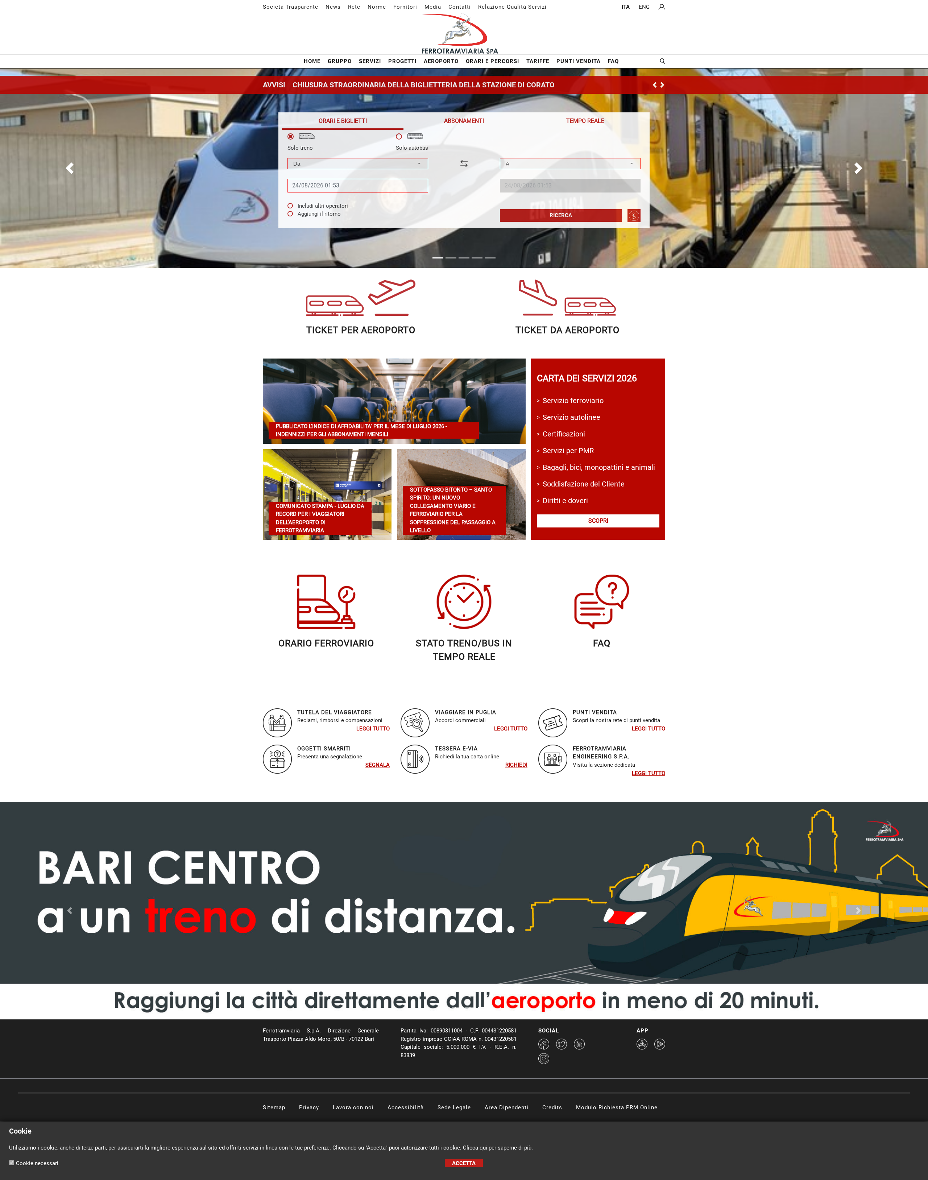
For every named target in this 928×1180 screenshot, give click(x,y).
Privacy (309, 1107)
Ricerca (561, 215)
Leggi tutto (373, 728)
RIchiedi (516, 765)
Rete (354, 7)
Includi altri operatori (323, 206)
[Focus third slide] (470, 1007)
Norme (377, 7)
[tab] (342, 120)
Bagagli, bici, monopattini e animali (599, 467)
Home (312, 61)
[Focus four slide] (483, 1007)
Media (432, 7)
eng (644, 7)
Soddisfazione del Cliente (584, 484)
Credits (552, 1107)
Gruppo (340, 61)
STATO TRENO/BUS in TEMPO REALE (464, 650)
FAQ (613, 61)
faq (601, 643)
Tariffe (537, 61)
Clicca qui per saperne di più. (498, 1147)
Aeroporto (441, 61)
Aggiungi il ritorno (319, 214)
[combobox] (357, 163)
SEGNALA (377, 765)
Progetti (402, 61)
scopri (598, 520)
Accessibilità (406, 1107)
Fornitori (405, 7)
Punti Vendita (578, 61)
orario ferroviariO (326, 643)
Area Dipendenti (507, 1107)
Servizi (370, 61)
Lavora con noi (353, 1107)
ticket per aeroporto (360, 330)
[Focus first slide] (444, 1007)
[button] (69, 168)
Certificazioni (564, 434)
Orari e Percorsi (492, 61)
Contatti (459, 7)
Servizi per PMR (568, 450)
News (333, 7)
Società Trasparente (290, 7)
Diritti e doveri (565, 500)
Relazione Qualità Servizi (512, 7)
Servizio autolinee (571, 417)
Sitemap (274, 1107)
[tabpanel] (464, 177)
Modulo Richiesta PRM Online (617, 1107)
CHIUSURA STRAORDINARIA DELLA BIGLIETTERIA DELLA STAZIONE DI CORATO (424, 84)
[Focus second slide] (457, 1007)
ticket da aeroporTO (567, 330)
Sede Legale (454, 1107)
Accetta (464, 1163)
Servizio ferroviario (573, 400)
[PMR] (634, 215)
